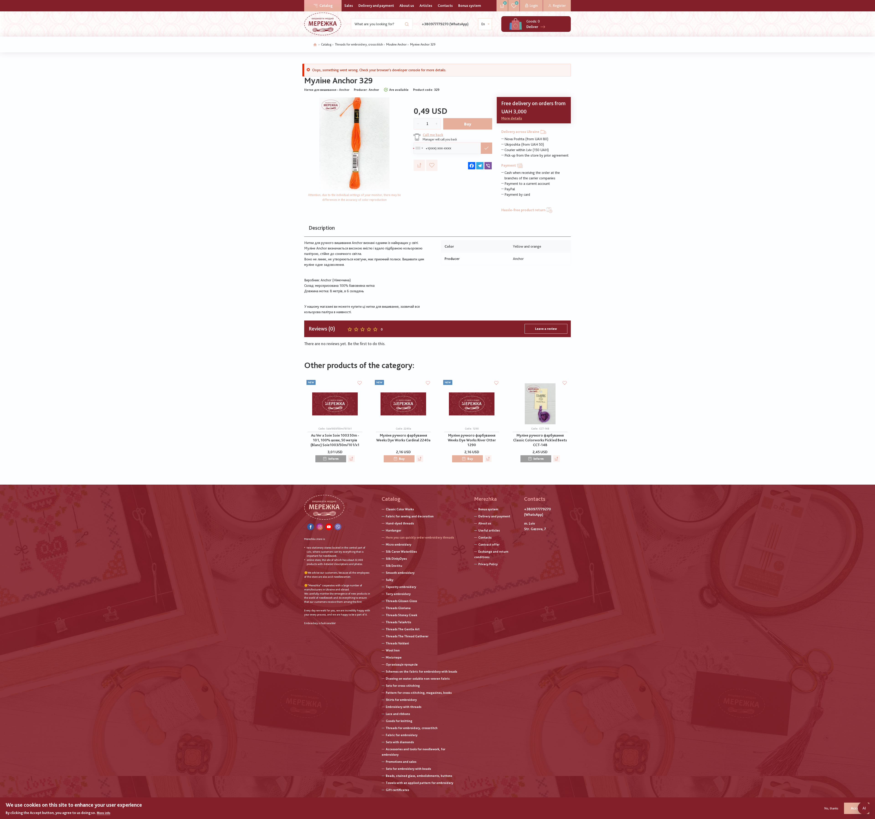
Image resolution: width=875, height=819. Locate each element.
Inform (333, 458)
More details (511, 118)
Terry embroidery (398, 594)
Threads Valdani (397, 643)
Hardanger (393, 530)
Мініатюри (393, 657)
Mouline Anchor (396, 44)
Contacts (445, 5)
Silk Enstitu (394, 565)
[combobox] (419, 148)
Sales (348, 5)
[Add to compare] (419, 165)
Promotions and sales (401, 761)
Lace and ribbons (398, 714)
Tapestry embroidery (401, 587)
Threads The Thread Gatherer (407, 636)
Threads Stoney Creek (401, 615)
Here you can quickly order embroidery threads (420, 537)
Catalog (325, 5)
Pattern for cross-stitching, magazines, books (419, 692)
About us (406, 5)
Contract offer (488, 544)
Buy (467, 124)
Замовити (486, 148)
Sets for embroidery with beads (408, 769)
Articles (425, 5)
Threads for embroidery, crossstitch (359, 44)
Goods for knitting (399, 721)
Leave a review (546, 329)
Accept (856, 808)
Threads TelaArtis (398, 622)
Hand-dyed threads (400, 523)
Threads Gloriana (398, 608)
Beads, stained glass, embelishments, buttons (419, 776)
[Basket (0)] (515, 24)
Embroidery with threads (403, 707)
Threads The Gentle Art (402, 629)
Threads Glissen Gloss (401, 601)
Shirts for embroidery (401, 700)
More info (103, 813)
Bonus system (469, 5)
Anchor (344, 90)
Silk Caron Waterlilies (401, 551)
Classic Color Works (400, 509)
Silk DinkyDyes (396, 558)
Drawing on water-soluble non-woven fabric (418, 678)
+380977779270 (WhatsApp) (445, 24)
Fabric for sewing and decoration (410, 516)
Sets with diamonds (400, 742)
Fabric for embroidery (401, 735)
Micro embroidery (398, 544)
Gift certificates (397, 790)
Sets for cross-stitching (403, 685)
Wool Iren (393, 650)
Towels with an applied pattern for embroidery (419, 783)
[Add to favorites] (432, 165)
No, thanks (831, 808)
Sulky (389, 580)
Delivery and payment (376, 5)
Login (534, 5)
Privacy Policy (488, 564)
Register (559, 5)
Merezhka (485, 499)
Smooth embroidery (400, 573)
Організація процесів (401, 664)
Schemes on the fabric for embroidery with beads (421, 671)
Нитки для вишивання (320, 90)
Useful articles (489, 530)
